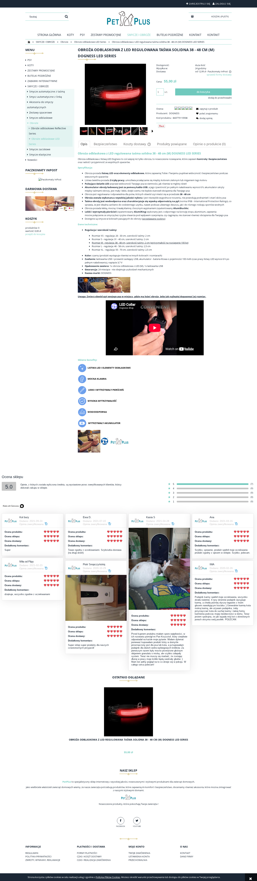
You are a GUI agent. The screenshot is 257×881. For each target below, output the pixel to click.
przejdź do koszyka (35, 234)
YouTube (137, 826)
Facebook (120, 826)
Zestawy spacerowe (40, 112)
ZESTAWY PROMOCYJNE (41, 70)
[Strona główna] (128, 18)
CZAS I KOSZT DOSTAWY (89, 856)
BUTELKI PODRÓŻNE (39, 75)
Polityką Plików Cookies (108, 877)
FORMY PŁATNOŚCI (87, 853)
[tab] (84, 144)
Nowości (32, 159)
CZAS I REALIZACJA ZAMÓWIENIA (94, 860)
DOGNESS (174, 113)
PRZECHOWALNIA (137, 860)
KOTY (30, 65)
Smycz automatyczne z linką (45, 96)
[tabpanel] (155, 305)
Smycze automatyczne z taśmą (47, 91)
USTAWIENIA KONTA (139, 856)
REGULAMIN (31, 853)
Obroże (34, 123)
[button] (152, 131)
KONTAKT (185, 853)
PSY (29, 60)
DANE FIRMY (186, 856)
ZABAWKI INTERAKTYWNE (42, 81)
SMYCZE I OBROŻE (38, 86)
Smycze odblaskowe (40, 117)
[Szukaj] (66, 17)
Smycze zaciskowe (39, 149)
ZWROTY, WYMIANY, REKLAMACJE (42, 860)
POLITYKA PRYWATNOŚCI (38, 856)
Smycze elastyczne (40, 154)
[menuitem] (49, 34)
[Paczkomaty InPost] (49, 179)
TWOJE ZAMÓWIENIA (139, 853)
